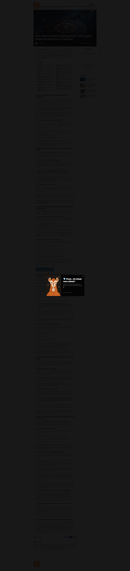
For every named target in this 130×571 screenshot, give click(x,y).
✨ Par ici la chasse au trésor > (67, 292)
